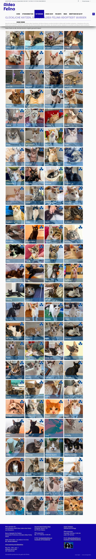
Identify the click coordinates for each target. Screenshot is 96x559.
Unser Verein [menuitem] (20, 22)
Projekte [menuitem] (58, 14)
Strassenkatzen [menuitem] (27, 14)
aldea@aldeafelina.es (74, 538)
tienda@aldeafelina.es (45, 538)
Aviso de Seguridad (86, 554)
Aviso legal (77, 554)
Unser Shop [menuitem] (49, 14)
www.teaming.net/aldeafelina (14, 544)
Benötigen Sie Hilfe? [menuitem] (75, 14)
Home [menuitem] (18, 14)
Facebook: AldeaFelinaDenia (72, 539)
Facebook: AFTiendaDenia (42, 539)
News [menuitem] (65, 14)
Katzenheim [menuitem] (39, 14)
